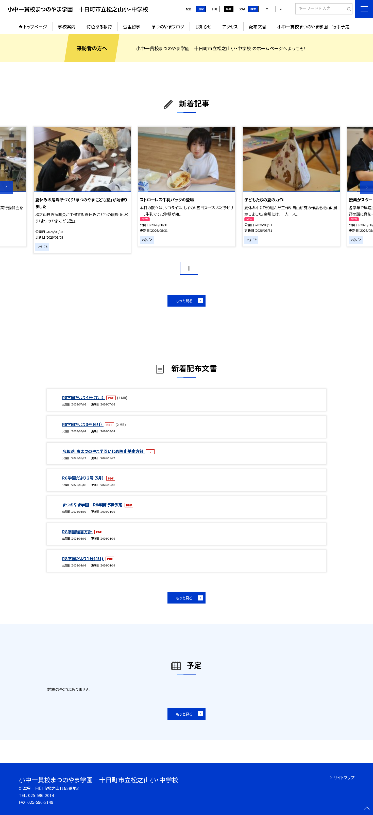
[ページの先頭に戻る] (366, 808)
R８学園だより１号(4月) (83, 558)
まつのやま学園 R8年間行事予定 (92, 505)
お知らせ (203, 26)
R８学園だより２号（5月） (83, 478)
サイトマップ (343, 777)
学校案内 (66, 26)
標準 (253, 9)
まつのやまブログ (168, 26)
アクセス (230, 26)
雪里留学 (131, 26)
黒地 (228, 9)
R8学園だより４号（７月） (83, 397)
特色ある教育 (99, 26)
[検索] (348, 7)
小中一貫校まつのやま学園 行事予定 (313, 26)
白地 (214, 9)
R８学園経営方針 (77, 531)
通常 (201, 9)
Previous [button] (6, 187)
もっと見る (184, 300)
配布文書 (257, 26)
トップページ (35, 26)
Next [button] (366, 187)
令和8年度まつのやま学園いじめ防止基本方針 (103, 451)
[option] (82, 190)
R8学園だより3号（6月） (83, 424)
